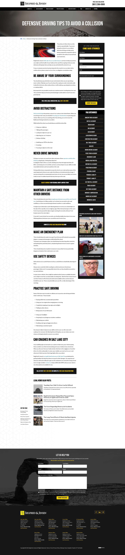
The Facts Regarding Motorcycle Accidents (58, 406)
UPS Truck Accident (91, 189)
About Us (29, 9)
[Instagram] (103, 512)
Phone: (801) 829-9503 (53, 526)
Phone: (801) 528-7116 (39, 525)
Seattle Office (79, 532)
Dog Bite (91, 146)
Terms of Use (50, 547)
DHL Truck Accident (91, 143)
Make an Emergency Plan (26, 422)
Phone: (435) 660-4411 (81, 526)
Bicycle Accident (91, 121)
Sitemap (62, 547)
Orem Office (65, 519)
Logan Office (65, 532)
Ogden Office (51, 519)
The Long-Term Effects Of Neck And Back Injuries (60, 417)
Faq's (66, 547)
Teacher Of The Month (77, 547)
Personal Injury (91, 171)
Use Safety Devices (24, 424)
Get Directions (24, 528)
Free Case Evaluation (98, 2)
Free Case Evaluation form (57, 225)
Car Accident (91, 132)
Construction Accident (91, 139)
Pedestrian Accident (91, 168)
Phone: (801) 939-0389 (67, 525)
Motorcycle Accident (91, 164)
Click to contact (45, 183)
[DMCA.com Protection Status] (100, 548)
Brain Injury (91, 125)
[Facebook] (96, 512)
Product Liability (91, 178)
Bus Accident (91, 128)
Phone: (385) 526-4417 (67, 538)
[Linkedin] (99, 512)
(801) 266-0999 (98, 4)
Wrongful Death (91, 200)
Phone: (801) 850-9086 (25, 526)
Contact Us (88, 9)
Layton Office (93, 519)
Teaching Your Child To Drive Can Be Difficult (58, 385)
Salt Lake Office (24, 519)
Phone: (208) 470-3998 (39, 539)
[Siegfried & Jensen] (33, 4)
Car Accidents (39, 9)
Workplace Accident (91, 196)
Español (96, 9)
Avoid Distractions (24, 414)
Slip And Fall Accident (91, 182)
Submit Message (91, 103)
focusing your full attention (59, 115)
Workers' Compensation (91, 193)
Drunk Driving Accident (91, 150)
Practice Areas (60, 9)
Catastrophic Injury (91, 136)
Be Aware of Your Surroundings (24, 412)
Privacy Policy (56, 547)
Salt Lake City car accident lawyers (52, 60)
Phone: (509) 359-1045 (53, 538)
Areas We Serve (72, 9)
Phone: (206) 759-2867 (81, 538)
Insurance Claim (91, 157)
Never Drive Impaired (25, 416)
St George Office (80, 519)
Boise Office (37, 532)
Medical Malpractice (91, 161)
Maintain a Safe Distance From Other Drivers (26, 419)
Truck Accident (50, 9)
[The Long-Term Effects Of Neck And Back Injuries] (38, 421)
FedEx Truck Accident (91, 153)
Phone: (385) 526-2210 (95, 526)
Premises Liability (91, 175)
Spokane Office (52, 532)
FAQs (81, 9)
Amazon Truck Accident (91, 118)
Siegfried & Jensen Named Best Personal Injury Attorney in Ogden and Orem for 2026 (59, 396)
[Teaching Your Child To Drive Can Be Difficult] (38, 389)
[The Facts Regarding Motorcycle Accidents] (38, 410)
